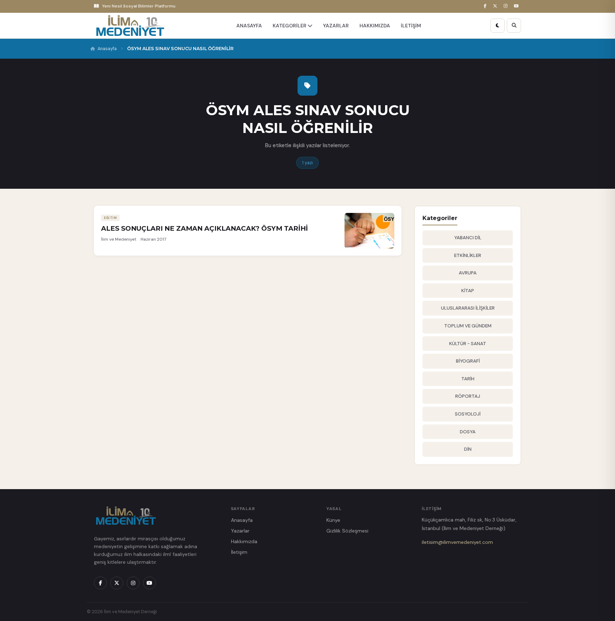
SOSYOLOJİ (467, 414)
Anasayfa (107, 49)
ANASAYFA (249, 25)
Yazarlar (240, 531)
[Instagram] (507, 6)
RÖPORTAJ (467, 396)
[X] (496, 6)
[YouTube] (517, 6)
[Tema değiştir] (497, 25)
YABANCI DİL (468, 238)
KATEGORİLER (290, 25)
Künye (333, 520)
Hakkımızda (244, 541)
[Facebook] (486, 6)
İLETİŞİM (411, 25)
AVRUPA (468, 273)
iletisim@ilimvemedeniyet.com (457, 542)
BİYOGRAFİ (468, 361)
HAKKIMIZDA (374, 25)
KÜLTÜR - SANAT (467, 344)
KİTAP (467, 291)
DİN (468, 449)
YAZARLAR (336, 25)
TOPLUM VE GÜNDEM (468, 326)
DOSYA (467, 432)
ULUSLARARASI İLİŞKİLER (468, 308)
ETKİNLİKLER (467, 255)
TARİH (467, 379)
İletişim (239, 552)
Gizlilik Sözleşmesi (347, 531)
